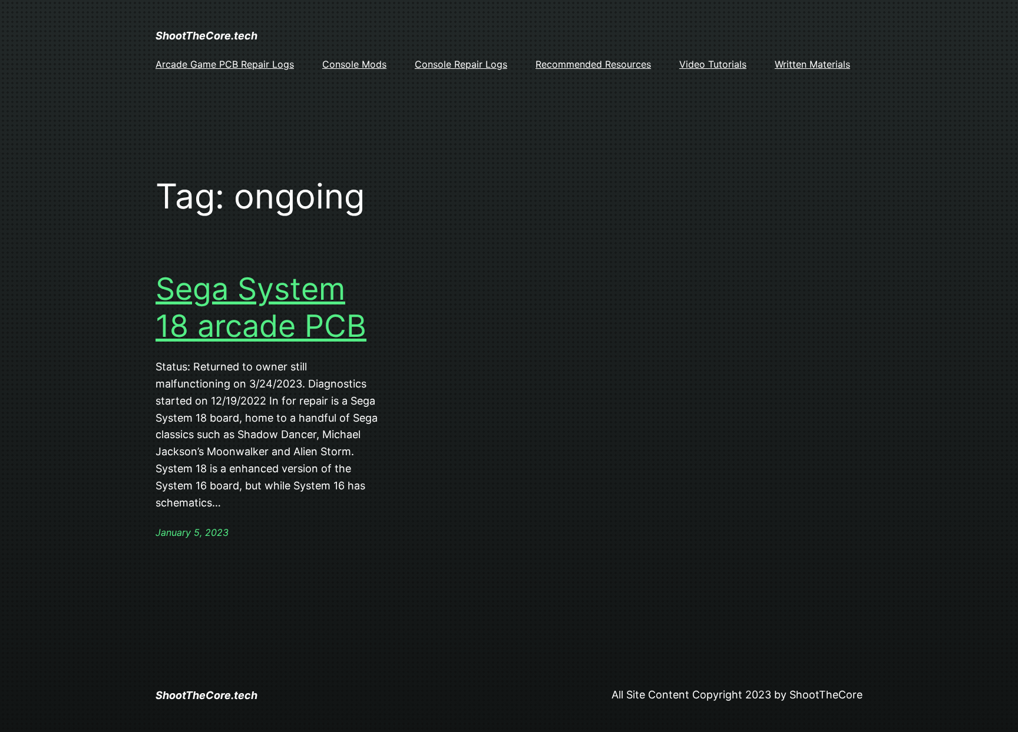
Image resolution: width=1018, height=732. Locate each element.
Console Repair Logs (461, 64)
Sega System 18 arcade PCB (261, 307)
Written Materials (812, 64)
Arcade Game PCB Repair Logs (225, 64)
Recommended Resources (593, 64)
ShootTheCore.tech (206, 35)
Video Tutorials (712, 64)
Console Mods (354, 64)
